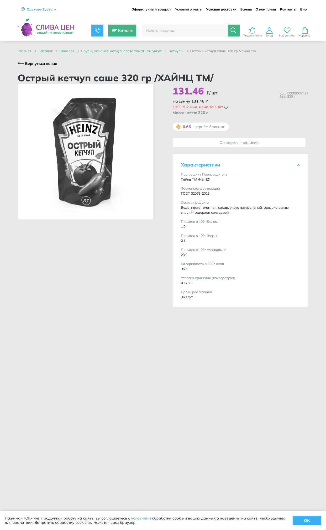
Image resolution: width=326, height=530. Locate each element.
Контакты (288, 9)
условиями (141, 518)
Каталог (46, 51)
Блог (304, 9)
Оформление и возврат (151, 9)
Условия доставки (221, 9)
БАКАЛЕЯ (67, 51)
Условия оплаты (188, 9)
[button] (226, 107)
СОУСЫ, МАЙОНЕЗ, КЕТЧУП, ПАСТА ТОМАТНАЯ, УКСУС (122, 51)
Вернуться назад (41, 63)
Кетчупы (176, 51)
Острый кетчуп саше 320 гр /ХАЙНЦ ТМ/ (223, 51)
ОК (307, 520)
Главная (25, 51)
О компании (266, 9)
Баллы (246, 9)
